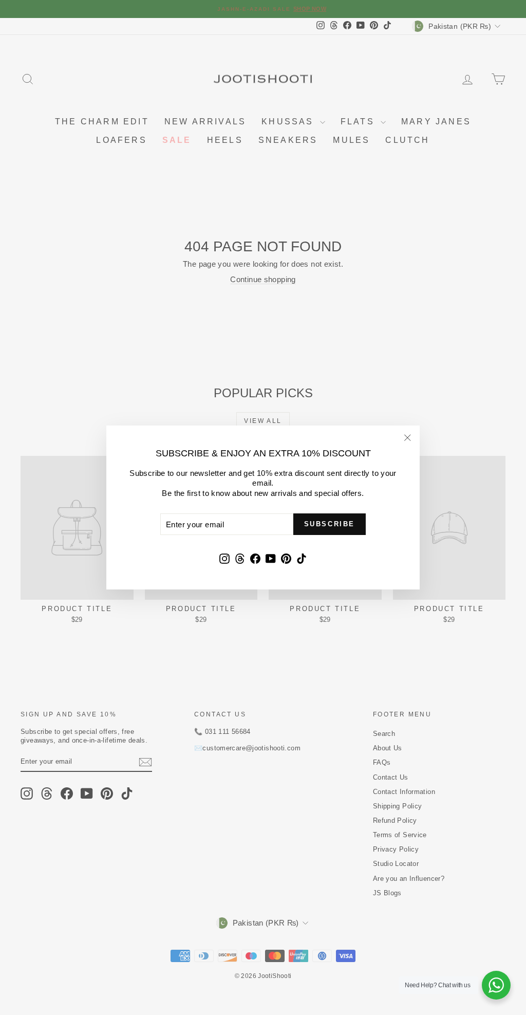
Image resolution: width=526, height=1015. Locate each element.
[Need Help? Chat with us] (496, 985)
